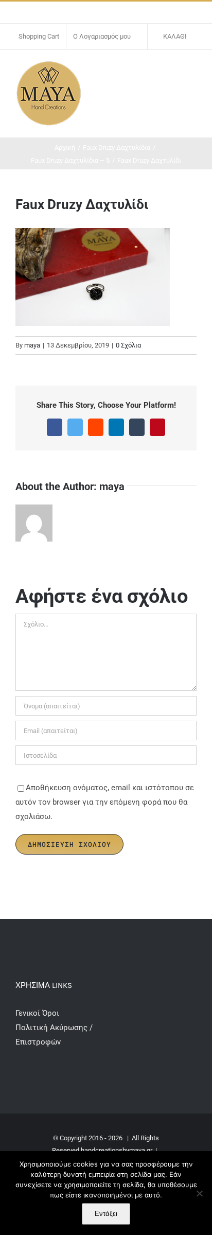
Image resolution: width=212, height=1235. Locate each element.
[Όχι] (199, 1193)
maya (32, 345)
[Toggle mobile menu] (192, 70)
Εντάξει (106, 1213)
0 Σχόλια (128, 345)
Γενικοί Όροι (38, 1013)
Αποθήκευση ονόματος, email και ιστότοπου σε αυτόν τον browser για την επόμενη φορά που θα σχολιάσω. (104, 802)
